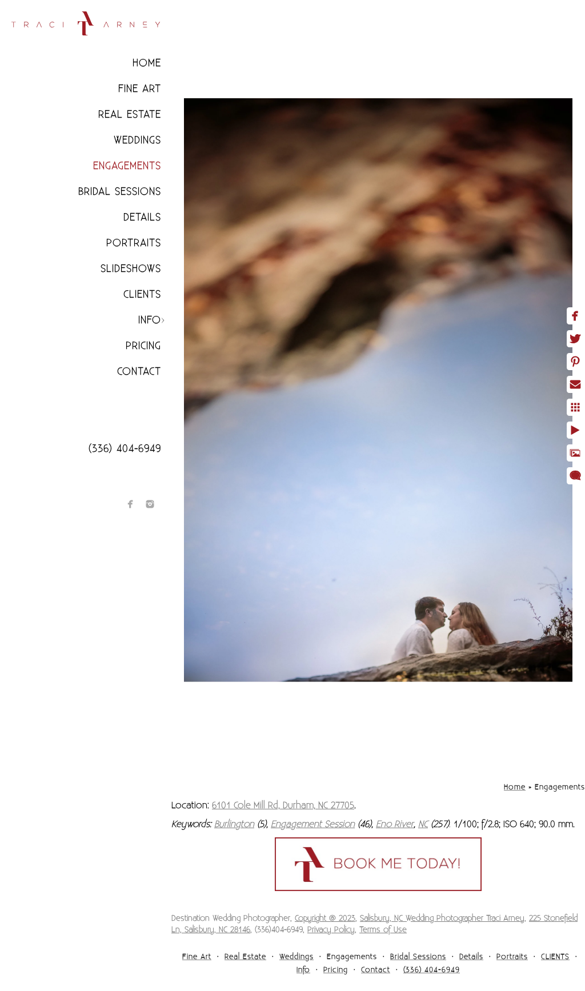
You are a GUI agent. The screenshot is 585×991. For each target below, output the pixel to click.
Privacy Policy (331, 930)
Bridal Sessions (119, 191)
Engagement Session (313, 824)
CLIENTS (142, 294)
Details (142, 217)
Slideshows (131, 268)
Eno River (395, 824)
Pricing (143, 345)
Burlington (234, 824)
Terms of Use (383, 930)
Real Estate (129, 114)
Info (149, 320)
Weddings (137, 140)
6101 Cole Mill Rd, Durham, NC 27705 (283, 805)
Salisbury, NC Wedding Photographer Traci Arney (442, 918)
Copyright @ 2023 (325, 918)
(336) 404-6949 (125, 448)
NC (423, 824)
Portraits (133, 243)
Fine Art (139, 88)
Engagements (127, 165)
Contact (139, 371)
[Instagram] (150, 504)
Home (147, 63)
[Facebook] (130, 504)
